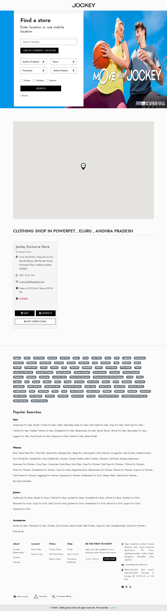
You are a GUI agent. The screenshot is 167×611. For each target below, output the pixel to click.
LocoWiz (113, 607)
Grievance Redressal (71, 561)
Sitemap (16, 562)
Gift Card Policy (56, 554)
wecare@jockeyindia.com (136, 564)
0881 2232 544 (27, 275)
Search (41, 88)
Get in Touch (73, 554)
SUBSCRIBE (109, 559)
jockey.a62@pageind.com (31, 281)
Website (47, 313)
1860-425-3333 (132, 572)
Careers (16, 557)
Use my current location (39, 50)
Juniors (53, 80)
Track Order (36, 549)
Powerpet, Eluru (23, 251)
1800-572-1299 (131, 569)
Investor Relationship (18, 551)
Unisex (27, 80)
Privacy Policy (55, 549)
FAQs (69, 549)
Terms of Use (37, 554)
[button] (83, 166)
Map (25, 313)
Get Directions (36, 321)
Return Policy (55, 559)
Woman (40, 80)
